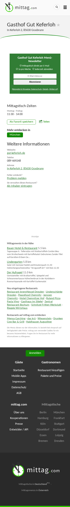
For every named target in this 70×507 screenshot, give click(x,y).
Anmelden (35, 353)
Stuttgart (59, 424)
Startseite (19, 370)
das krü (31, 318)
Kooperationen (19, 418)
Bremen (43, 441)
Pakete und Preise (51, 376)
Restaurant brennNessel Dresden (25, 292)
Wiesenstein (44, 318)
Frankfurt (59, 418)
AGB (18, 393)
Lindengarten (14, 262)
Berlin (43, 412)
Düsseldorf (43, 429)
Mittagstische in (34, 484)
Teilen (46, 122)
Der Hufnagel (14, 272)
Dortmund (59, 429)
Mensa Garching (16, 318)
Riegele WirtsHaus (17, 308)
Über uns (19, 412)
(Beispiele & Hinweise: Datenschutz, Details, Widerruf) (35, 89)
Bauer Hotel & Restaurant (22, 248)
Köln (43, 424)
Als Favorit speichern (21, 122)
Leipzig (59, 435)
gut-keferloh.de (16, 153)
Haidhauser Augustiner (39, 322)
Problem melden (16, 178)
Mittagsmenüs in (35, 490)
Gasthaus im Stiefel (32, 301)
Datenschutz (19, 387)
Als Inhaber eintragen (19, 186)
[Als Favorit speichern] (58, 25)
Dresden (59, 441)
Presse (19, 424)
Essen (43, 435)
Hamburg (43, 418)
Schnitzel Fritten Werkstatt (46, 305)
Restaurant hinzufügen (51, 370)
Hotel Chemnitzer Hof (32, 298)
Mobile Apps (19, 376)
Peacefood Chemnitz (29, 295)
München (15, 135)
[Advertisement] (35, 42)
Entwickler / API (19, 429)
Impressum (18, 381)
